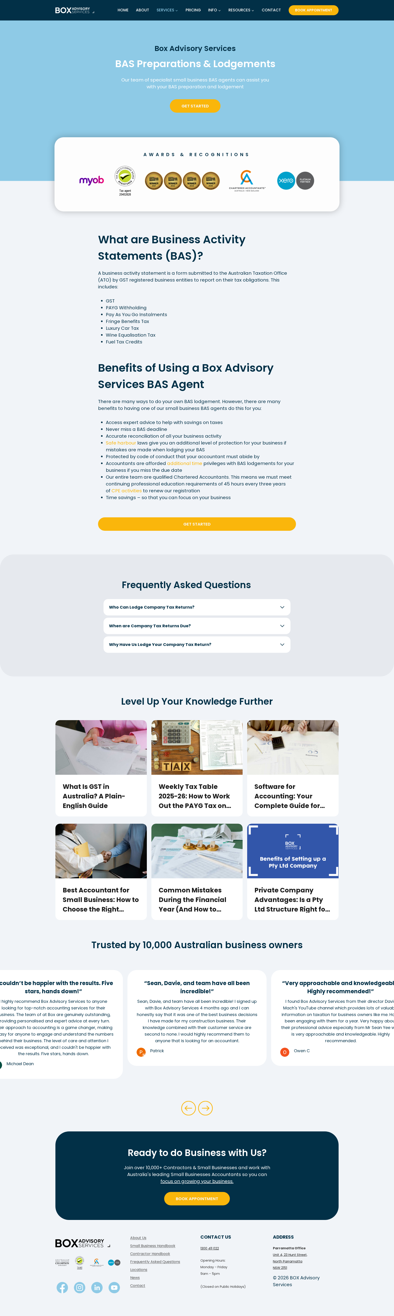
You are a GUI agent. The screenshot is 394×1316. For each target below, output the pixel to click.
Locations (138, 1269)
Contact (271, 10)
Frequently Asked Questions (155, 1261)
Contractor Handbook (150, 1253)
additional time (184, 463)
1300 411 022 (209, 1248)
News (135, 1277)
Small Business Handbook (152, 1245)
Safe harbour (121, 443)
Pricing (193, 10)
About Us (138, 1237)
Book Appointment (313, 10)
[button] (188, 1108)
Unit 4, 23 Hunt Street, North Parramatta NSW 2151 (290, 1261)
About (142, 10)
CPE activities (126, 491)
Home (123, 10)
